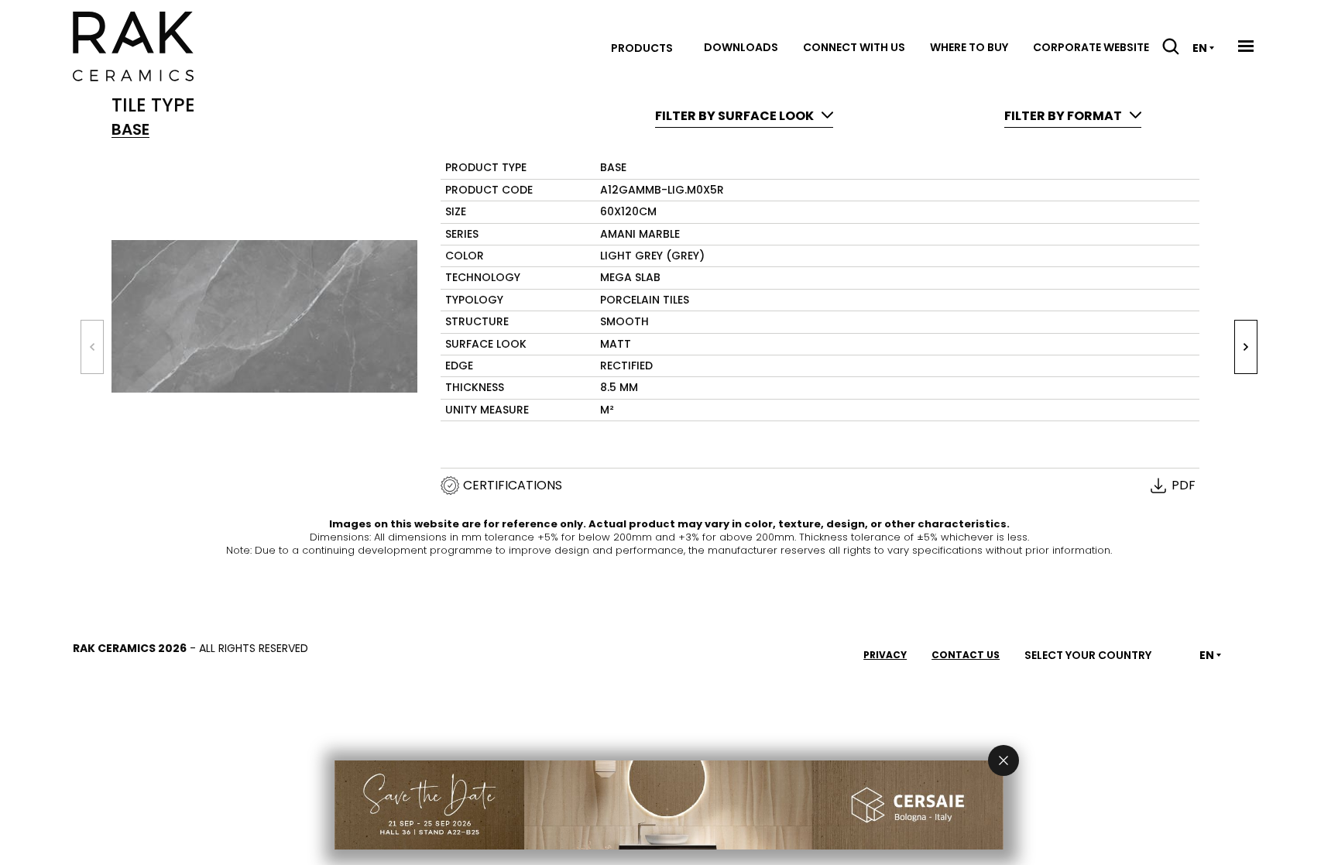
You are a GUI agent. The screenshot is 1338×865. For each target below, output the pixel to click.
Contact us (965, 654)
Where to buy (969, 47)
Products (642, 48)
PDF (1184, 486)
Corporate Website (1091, 47)
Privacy (885, 654)
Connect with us (854, 47)
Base (130, 130)
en (1199, 48)
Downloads (741, 47)
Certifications (512, 486)
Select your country (1087, 655)
